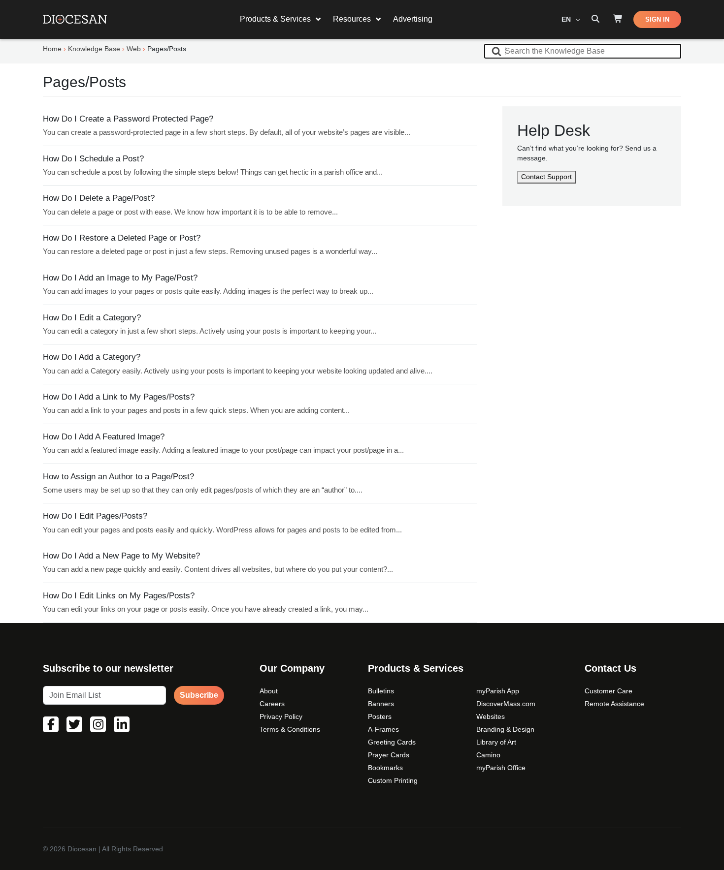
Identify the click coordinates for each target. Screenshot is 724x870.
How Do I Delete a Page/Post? (99, 198)
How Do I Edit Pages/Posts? (95, 516)
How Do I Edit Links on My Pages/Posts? (119, 595)
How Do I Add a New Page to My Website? (121, 555)
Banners (381, 704)
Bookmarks (385, 768)
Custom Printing (393, 780)
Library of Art (496, 742)
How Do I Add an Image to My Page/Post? (120, 277)
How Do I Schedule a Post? (93, 158)
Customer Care (608, 691)
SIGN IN (657, 19)
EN (567, 19)
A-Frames (383, 729)
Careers (272, 704)
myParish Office (501, 768)
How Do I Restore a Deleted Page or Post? (121, 238)
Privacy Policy (281, 716)
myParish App (497, 691)
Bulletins (381, 691)
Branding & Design (505, 729)
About (269, 691)
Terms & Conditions (290, 729)
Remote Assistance (614, 704)
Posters (380, 716)
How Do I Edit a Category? (92, 317)
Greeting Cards (392, 742)
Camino (488, 755)
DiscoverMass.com (505, 704)
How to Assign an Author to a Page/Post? (118, 476)
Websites (490, 716)
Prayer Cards (388, 755)
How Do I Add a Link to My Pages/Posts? (119, 397)
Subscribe (199, 695)
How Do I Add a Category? (91, 357)
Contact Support (546, 177)
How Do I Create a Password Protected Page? (128, 119)
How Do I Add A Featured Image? (104, 436)
